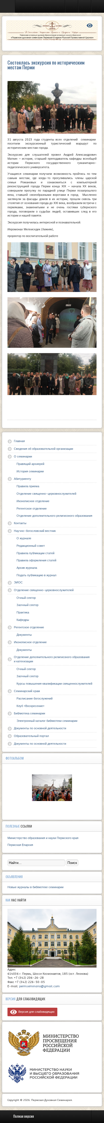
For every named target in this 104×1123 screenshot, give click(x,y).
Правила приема (28, 486)
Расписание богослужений (35, 698)
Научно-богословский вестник (35, 531)
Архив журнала (27, 568)
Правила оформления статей (36, 560)
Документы (24, 635)
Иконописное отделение (33, 501)
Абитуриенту (22, 479)
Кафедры (23, 620)
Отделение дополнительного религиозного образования (54, 516)
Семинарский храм (27, 691)
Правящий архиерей (30, 464)
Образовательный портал (31, 736)
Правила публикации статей (35, 553)
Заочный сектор (27, 605)
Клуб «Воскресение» (31, 706)
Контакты (20, 523)
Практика (23, 612)
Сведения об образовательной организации (43, 449)
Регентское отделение (32, 508)
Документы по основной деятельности (40, 728)
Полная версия (23, 1116)
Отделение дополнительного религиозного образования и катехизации (52, 659)
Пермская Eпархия (20, 845)
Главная (19, 441)
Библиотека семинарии (29, 713)
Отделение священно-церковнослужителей (46, 493)
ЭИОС (18, 582)
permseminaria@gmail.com (39, 986)
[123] (52, 787)
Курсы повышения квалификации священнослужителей (54, 683)
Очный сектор (26, 598)
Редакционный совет (31, 546)
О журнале (24, 538)
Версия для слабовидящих (36, 1012)
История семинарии (30, 471)
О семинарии (23, 456)
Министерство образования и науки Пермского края (42, 838)
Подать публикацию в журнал (36, 575)
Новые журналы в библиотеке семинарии (35, 887)
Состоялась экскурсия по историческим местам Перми (46, 65)
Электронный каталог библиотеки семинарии (47, 721)
